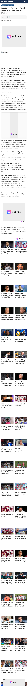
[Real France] (9, 1)
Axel (2, 20)
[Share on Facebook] (5, 17)
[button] (2, 1)
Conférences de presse (7, 5)
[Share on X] (7, 17)
